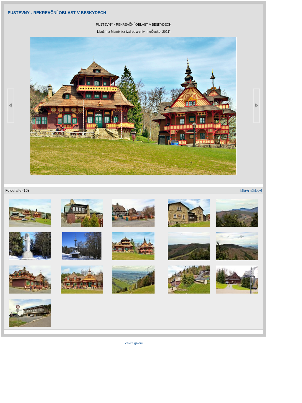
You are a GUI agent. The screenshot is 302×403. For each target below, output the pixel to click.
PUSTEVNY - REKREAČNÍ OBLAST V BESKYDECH (57, 12)
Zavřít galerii (133, 343)
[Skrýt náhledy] (251, 190)
